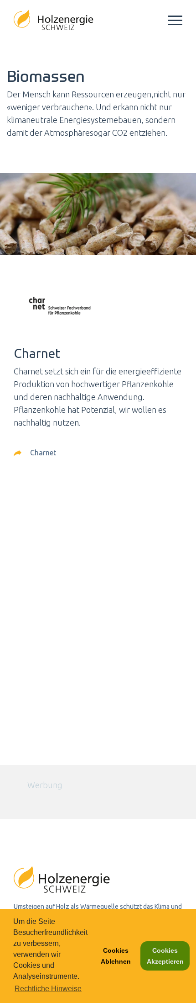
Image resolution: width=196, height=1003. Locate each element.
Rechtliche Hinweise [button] (48, 988)
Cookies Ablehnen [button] (116, 956)
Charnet (42, 452)
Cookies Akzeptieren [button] (165, 956)
